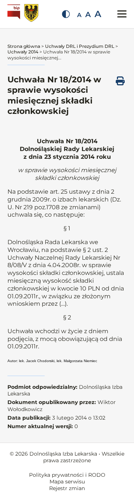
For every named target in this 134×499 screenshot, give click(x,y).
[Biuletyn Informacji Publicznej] (14, 14)
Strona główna (23, 46)
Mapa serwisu (67, 481)
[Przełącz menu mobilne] (122, 14)
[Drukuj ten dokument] (120, 81)
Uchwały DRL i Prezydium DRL (79, 46)
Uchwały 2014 (22, 52)
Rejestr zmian (67, 488)
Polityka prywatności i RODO (67, 475)
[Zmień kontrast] (65, 14)
